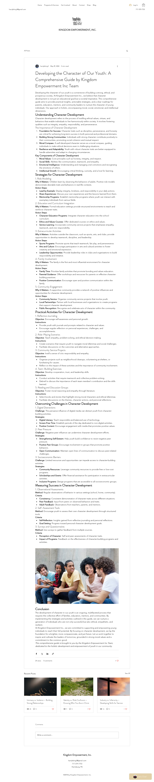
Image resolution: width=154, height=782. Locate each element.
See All (127, 673)
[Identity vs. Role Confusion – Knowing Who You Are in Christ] (77, 687)
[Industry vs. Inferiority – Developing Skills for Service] (113, 687)
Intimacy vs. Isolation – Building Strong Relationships (39, 702)
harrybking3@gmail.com (17, 9)
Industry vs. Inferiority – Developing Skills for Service (111, 702)
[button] (143, 5)
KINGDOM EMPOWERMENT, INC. (77, 30)
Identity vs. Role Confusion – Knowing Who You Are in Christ (76, 702)
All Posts (27, 51)
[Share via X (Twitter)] (42, 654)
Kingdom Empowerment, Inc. (77, 755)
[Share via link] (53, 654)
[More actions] (117, 66)
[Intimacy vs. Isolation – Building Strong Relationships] (40, 687)
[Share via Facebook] (36, 654)
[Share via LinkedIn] (47, 654)
